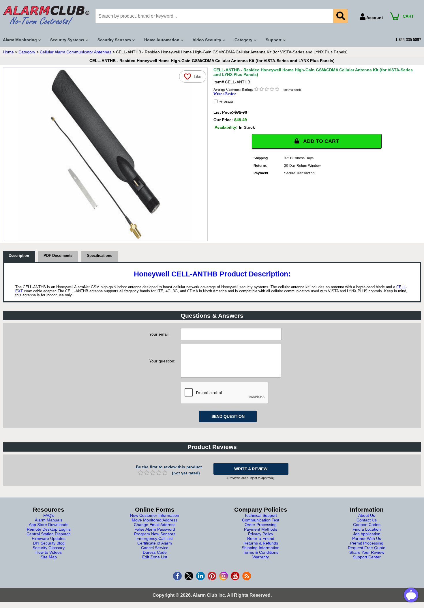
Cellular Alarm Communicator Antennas (75, 52)
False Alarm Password (154, 529)
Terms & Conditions (260, 552)
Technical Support (260, 515)
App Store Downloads (48, 524)
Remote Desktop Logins (49, 529)
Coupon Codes (366, 524)
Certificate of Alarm (154, 543)
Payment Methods (260, 529)
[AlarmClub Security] (46, 15)
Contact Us (367, 520)
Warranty (260, 557)
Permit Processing (366, 543)
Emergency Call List (154, 538)
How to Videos (48, 552)
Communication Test (260, 520)
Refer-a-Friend (260, 538)
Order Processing (261, 524)
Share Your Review (366, 552)
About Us (366, 515)
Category (26, 52)
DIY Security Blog (49, 543)
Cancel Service (154, 547)
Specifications (99, 256)
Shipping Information (260, 547)
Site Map (49, 557)
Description (19, 256)
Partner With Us (366, 538)
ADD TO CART (320, 141)
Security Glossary (49, 547)
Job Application (366, 534)
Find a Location (366, 529)
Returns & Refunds (260, 543)
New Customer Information (154, 515)
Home (8, 52)
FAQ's (48, 515)
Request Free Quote (366, 547)
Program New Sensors (154, 534)
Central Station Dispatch (49, 534)
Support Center (367, 557)
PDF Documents (58, 256)
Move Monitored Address (154, 520)
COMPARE (226, 102)
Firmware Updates (48, 538)
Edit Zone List (154, 557)
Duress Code (155, 552)
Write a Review (224, 94)
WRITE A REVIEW (250, 469)
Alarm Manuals (48, 520)
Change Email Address (154, 524)
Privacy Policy (260, 534)
